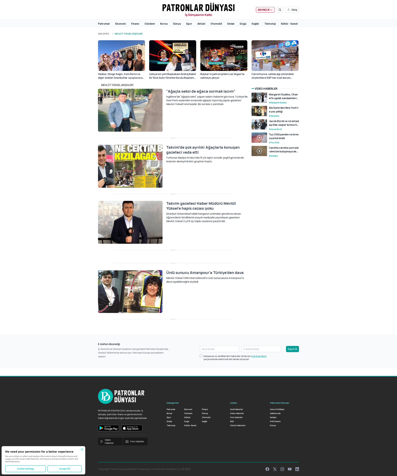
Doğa (243, 23)
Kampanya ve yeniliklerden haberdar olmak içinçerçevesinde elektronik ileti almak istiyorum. (234, 358)
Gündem (150, 23)
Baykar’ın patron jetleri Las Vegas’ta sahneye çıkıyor (222, 75)
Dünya (177, 23)
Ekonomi (120, 23)
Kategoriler (173, 402)
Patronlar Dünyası (279, 402)
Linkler (233, 402)
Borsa (164, 23)
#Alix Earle (274, 116)
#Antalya (273, 156)
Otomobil (216, 23)
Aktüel (201, 23)
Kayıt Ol (292, 349)
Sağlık (255, 23)
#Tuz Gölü (274, 142)
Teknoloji (270, 23)
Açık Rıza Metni (258, 356)
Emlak (230, 23)
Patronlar (104, 23)
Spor (189, 23)
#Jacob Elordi (275, 129)
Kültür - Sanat (289, 23)
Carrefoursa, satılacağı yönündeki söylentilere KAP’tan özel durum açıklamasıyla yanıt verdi (273, 76)
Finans (135, 23)
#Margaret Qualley (278, 102)
